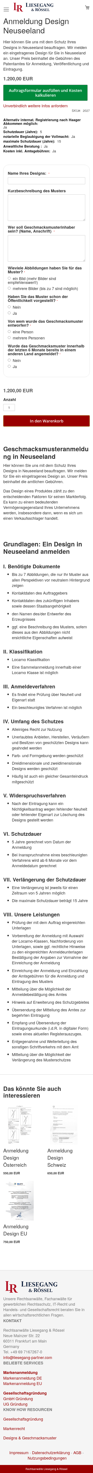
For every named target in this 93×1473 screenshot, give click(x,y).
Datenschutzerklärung (51, 1452)
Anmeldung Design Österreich (16, 1157)
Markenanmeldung (20, 1372)
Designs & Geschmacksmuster (29, 1437)
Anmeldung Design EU (16, 1230)
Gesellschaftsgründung (25, 1393)
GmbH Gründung (18, 1398)
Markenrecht (14, 1428)
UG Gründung (15, 1404)
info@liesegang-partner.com (27, 1357)
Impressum (19, 1452)
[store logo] (33, 7)
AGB (77, 1452)
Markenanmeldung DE (22, 1378)
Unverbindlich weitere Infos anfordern (35, 105)
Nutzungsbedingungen (47, 1458)
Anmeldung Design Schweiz (60, 1157)
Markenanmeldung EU (22, 1383)
